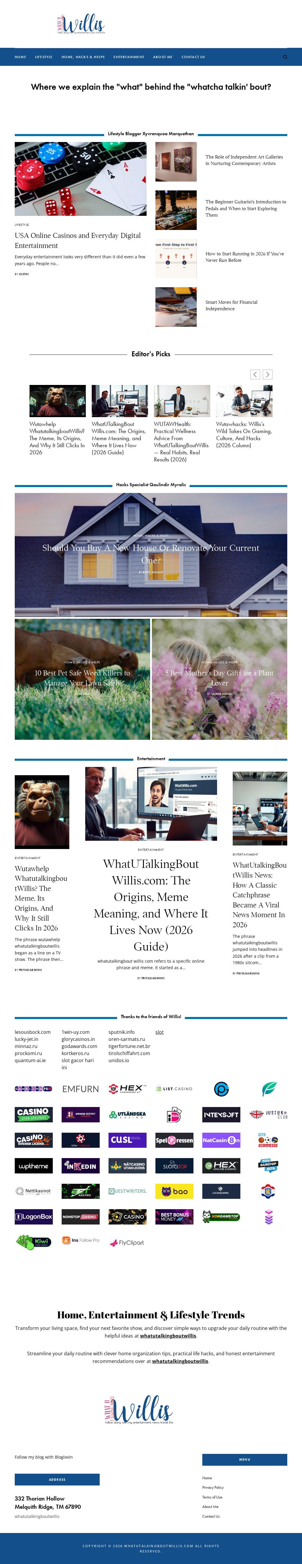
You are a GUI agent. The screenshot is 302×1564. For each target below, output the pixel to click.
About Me (210, 1506)
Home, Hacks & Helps (151, 535)
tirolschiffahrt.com (129, 1053)
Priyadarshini (30, 970)
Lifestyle (22, 225)
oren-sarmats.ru (127, 1039)
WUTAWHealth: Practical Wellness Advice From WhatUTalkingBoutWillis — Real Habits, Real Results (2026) (181, 441)
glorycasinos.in (78, 1039)
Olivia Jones (221, 694)
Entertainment (27, 858)
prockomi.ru (28, 1053)
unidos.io (119, 1060)
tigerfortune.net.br (129, 1046)
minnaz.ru (26, 1046)
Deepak (84, 694)
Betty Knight (153, 572)
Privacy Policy (213, 1487)
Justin (24, 274)
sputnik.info (122, 1032)
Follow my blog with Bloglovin (44, 1457)
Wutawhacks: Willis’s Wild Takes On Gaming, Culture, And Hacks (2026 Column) (244, 434)
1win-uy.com (76, 1032)
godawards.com (79, 1046)
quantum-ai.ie (30, 1060)
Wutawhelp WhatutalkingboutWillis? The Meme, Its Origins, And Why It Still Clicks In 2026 (57, 438)
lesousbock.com (33, 1032)
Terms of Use (212, 1496)
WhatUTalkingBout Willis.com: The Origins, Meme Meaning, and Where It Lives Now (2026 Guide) (119, 438)
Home (207, 1477)
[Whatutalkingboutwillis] (81, 24)
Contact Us (211, 1516)
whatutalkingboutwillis (168, 1336)
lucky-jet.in (26, 1039)
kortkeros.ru (75, 1053)
